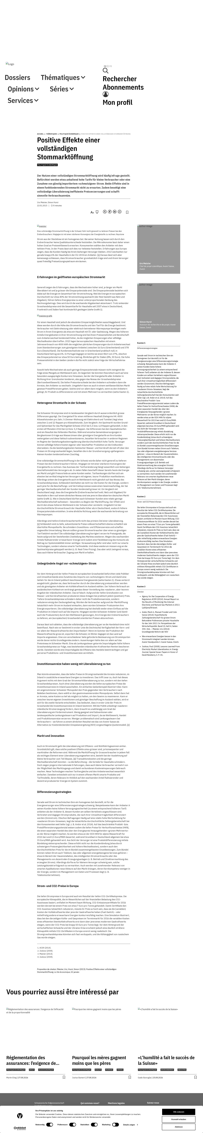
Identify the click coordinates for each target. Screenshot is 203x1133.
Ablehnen (179, 1127)
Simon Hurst (53, 202)
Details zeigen (129, 1125)
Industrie (182, 1070)
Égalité (98, 1070)
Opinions (21, 31)
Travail (120, 1070)
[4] (74, 758)
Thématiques (27, 19)
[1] (98, 255)
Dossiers (17, 8)
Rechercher (153, 16)
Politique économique (69, 134)
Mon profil (151, 40)
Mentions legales (116, 1103)
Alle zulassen (178, 1112)
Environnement (167, 1070)
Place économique (46, 1070)
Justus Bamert (78, 1077)
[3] (128, 725)
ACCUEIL (40, 134)
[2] (38, 524)
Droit (31, 1070)
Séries (17, 42)
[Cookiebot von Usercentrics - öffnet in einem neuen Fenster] (20, 1128)
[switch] (72, 1124)
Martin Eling (11, 1077)
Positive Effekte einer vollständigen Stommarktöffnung (106, 134)
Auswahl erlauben (178, 1119)
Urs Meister (42, 202)
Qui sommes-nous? (90, 1103)
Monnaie (109, 1070)
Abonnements (156, 24)
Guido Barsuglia (144, 1077)
